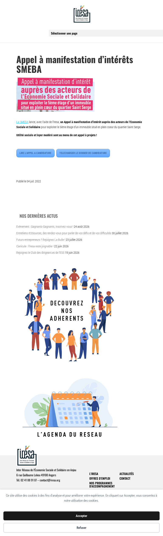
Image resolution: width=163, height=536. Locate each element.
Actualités (126, 473)
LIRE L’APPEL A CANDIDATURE (35, 153)
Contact (124, 478)
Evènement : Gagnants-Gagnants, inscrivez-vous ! (44, 226)
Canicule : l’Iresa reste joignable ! (34, 246)
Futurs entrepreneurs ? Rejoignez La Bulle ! (40, 239)
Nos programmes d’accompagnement (102, 484)
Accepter (81, 516)
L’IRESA (93, 473)
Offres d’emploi (99, 478)
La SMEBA (22, 122)
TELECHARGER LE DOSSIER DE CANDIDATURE (83, 153)
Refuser (81, 528)
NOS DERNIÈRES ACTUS (39, 216)
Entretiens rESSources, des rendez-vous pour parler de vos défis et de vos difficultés (63, 233)
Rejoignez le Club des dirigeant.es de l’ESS (40, 252)
